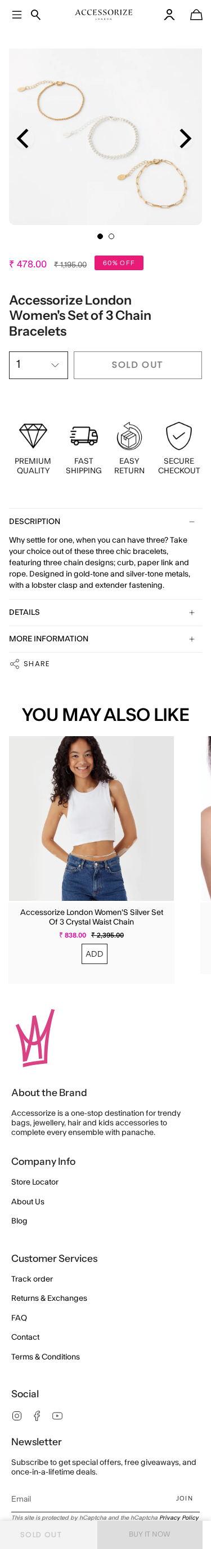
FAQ (19, 1318)
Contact (25, 1337)
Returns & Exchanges (49, 1298)
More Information (48, 639)
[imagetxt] (103, 15)
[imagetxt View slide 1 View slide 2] (105, 128)
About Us (27, 1202)
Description (34, 522)
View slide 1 (100, 236)
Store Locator (35, 1182)
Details (24, 613)
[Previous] (24, 138)
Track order (32, 1279)
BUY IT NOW (149, 1534)
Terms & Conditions (45, 1357)
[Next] (184, 138)
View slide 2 (111, 236)
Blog (19, 1221)
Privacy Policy (179, 1518)
